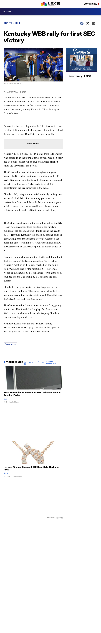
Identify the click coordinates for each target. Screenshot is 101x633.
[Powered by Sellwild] (59, 518)
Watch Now (91, 4)
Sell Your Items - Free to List (34, 363)
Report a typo (10, 344)
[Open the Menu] (4, 4)
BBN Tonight (12, 23)
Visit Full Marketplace (51, 362)
